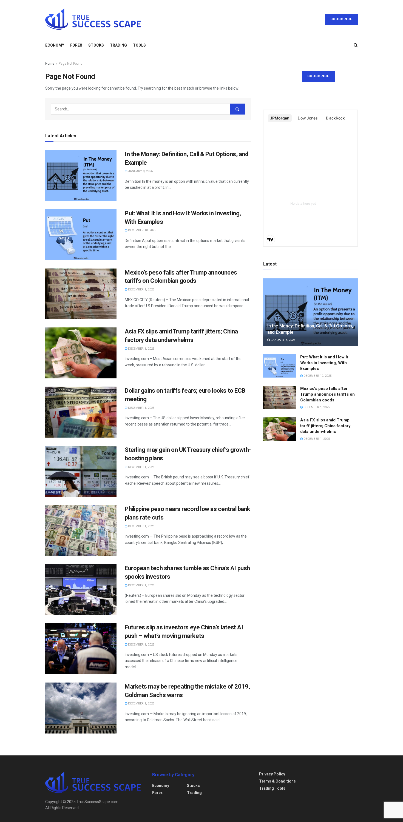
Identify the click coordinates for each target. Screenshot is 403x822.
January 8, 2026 (140, 171)
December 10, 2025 (141, 230)
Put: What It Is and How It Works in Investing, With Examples (324, 363)
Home (49, 63)
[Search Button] (237, 109)
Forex (76, 45)
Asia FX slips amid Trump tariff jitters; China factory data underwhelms (325, 426)
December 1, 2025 (140, 289)
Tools (139, 45)
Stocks (96, 45)
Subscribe (341, 19)
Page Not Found (71, 63)
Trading (118, 45)
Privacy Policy (272, 774)
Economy (54, 45)
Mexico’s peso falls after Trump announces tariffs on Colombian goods (327, 394)
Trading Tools (272, 788)
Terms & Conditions (277, 781)
